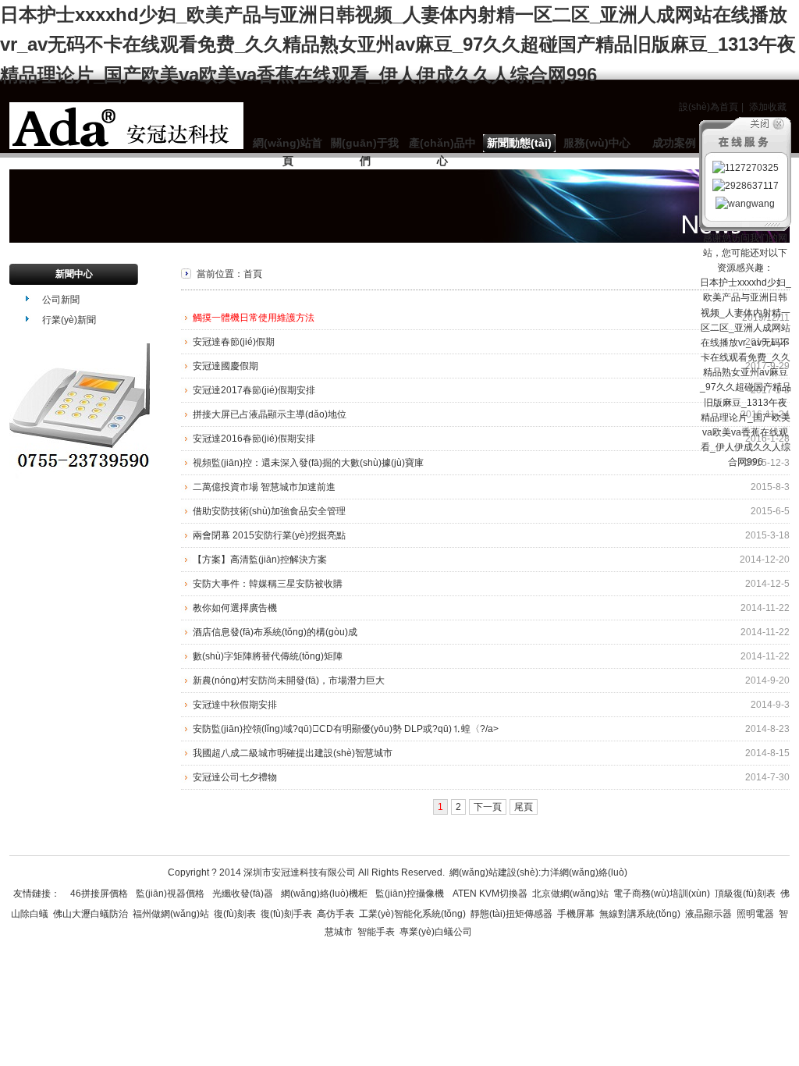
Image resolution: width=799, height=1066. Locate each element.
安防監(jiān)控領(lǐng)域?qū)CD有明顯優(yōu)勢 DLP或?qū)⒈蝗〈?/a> (346, 728)
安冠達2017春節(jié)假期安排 (254, 390)
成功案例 (674, 143)
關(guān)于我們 (365, 152)
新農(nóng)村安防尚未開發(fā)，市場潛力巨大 (289, 680)
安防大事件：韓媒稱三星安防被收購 (268, 583)
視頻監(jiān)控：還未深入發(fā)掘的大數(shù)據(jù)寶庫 (308, 462)
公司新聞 (61, 299)
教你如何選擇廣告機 (235, 607)
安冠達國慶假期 (225, 366)
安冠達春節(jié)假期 (234, 341)
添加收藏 (768, 106)
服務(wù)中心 (596, 143)
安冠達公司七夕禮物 (235, 777)
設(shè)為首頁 (708, 106)
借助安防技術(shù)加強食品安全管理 (269, 511)
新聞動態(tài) (519, 143)
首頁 (252, 273)
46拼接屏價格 (99, 893)
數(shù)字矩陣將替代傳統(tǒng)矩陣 (268, 656)
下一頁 (488, 806)
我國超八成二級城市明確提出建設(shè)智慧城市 (292, 753)
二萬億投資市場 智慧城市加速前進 (264, 486)
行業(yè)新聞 (69, 319)
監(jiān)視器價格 (170, 893)
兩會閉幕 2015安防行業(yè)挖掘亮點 (269, 535)
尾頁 (523, 806)
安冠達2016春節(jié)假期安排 (254, 438)
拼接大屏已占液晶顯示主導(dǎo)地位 (269, 414)
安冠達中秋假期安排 (235, 704)
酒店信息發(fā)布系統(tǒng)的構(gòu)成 (275, 632)
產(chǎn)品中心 (442, 152)
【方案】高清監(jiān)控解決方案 (260, 559)
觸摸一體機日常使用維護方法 (253, 317)
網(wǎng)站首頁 (287, 152)
